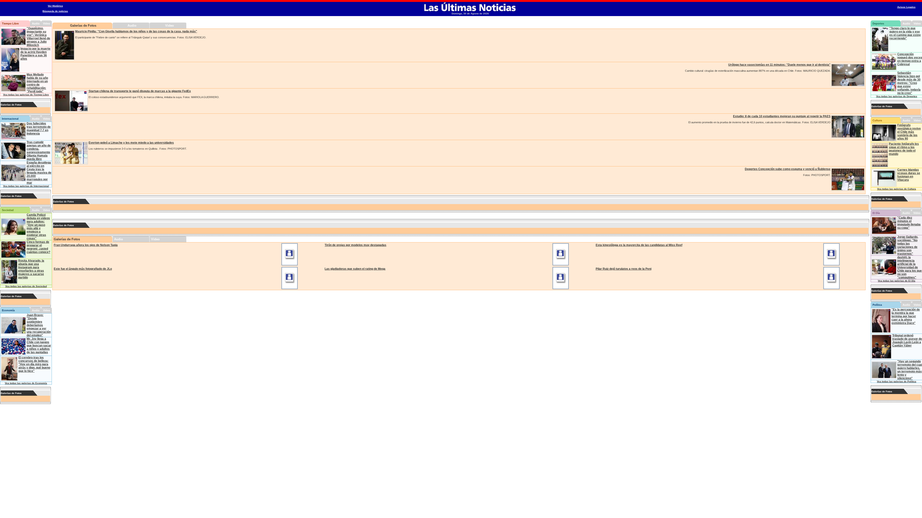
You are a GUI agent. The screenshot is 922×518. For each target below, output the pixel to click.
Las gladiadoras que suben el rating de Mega (355, 269)
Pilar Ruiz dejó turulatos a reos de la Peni (623, 269)
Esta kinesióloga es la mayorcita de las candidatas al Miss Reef (639, 245)
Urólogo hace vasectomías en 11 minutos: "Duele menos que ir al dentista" (779, 64)
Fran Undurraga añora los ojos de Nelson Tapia (86, 245)
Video (169, 25)
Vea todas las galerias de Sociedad (26, 286)
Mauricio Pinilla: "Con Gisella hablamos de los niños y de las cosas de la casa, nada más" (136, 31)
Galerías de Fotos (83, 25)
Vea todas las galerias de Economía (26, 383)
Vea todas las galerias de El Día (896, 280)
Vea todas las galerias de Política (896, 381)
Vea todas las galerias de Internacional (26, 186)
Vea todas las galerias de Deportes (896, 96)
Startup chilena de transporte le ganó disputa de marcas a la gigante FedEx (140, 91)
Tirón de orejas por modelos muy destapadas (355, 245)
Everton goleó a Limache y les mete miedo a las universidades (131, 142)
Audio (131, 25)
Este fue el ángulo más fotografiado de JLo (83, 269)
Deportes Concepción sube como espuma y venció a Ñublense (788, 169)
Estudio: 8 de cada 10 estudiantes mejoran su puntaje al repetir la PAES (782, 116)
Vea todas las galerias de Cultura (896, 189)
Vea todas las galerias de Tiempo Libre (26, 94)
